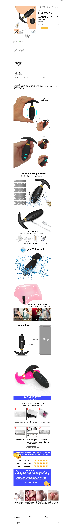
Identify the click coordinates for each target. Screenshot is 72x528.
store (30, 517)
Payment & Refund (46, 517)
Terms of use (45, 515)
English (62, 0)
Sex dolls (29, 516)
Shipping (45, 516)
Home (38, 6)
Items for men (30, 515)
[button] (34, 7)
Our (29, 517)
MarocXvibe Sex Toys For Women (44, 6)
